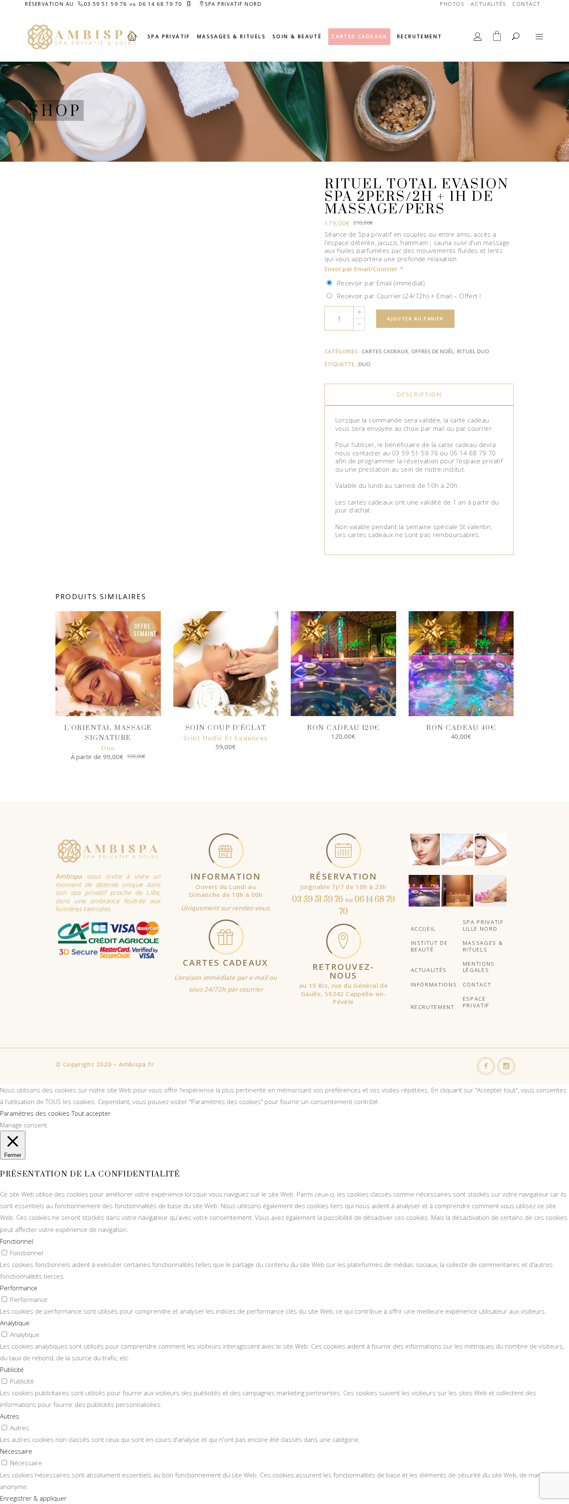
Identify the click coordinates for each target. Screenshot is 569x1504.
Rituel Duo (473, 351)
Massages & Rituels (483, 946)
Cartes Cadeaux (385, 351)
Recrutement (433, 1007)
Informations (434, 984)
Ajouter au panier (415, 318)
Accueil (423, 928)
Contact (526, 3)
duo (364, 364)
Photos (452, 3)
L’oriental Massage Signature (108, 738)
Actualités (488, 3)
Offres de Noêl (432, 351)
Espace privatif (476, 1002)
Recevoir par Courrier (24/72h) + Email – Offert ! (407, 296)
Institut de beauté (429, 946)
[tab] (419, 394)
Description (419, 394)
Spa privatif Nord (233, 3)
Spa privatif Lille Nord (483, 925)
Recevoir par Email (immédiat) (379, 283)
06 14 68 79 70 (160, 3)
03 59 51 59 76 (105, 3)
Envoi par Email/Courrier (363, 269)
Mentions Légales (479, 967)
